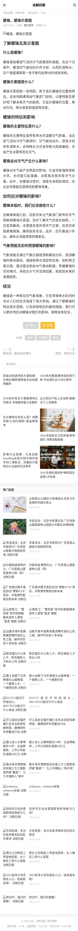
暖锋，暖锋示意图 (17, 21)
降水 (55, 337)
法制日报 (39, 5)
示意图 (43, 337)
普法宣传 (33, 13)
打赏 (49, 325)
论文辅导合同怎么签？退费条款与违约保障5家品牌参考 (20, 421)
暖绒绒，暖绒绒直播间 (17, 353)
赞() (33, 325)
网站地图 (52, 921)
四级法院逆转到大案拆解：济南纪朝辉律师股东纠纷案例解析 (20, 379)
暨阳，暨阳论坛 (65, 353)
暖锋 (30, 337)
